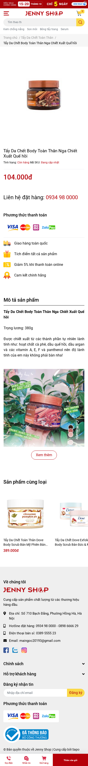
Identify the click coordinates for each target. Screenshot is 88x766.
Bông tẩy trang (49, 29)
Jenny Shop (43, 749)
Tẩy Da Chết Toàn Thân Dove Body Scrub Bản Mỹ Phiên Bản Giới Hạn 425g (24, 544)
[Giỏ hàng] (79, 13)
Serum (65, 29)
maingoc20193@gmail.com (39, 641)
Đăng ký (75, 693)
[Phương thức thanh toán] (31, 227)
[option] (44, 95)
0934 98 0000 (62, 197)
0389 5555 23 (46, 633)
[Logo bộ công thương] (26, 734)
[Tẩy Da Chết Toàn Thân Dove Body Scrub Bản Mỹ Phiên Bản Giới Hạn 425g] (25, 515)
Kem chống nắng (13, 29)
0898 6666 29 (68, 626)
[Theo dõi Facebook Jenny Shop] (6, 649)
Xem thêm (44, 455)
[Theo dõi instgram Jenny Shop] (24, 649)
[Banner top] (44, 4)
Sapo (75, 749)
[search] (80, 22)
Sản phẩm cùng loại (25, 482)
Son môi (32, 29)
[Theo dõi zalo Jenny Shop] (15, 649)
